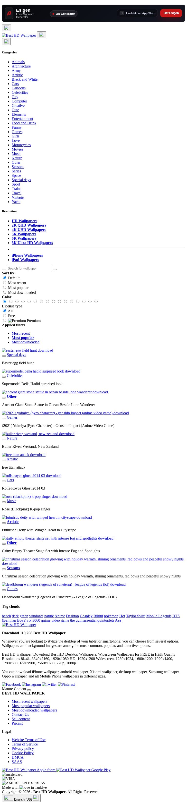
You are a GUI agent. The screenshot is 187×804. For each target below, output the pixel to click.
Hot (122, 616)
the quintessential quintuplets (92, 620)
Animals (18, 62)
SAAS (17, 762)
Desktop (72, 616)
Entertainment (22, 119)
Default (13, 278)
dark (15, 616)
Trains (16, 188)
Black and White (24, 79)
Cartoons (19, 88)
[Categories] (6, 28)
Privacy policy (23, 748)
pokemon (111, 616)
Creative (18, 105)
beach (6, 616)
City (15, 97)
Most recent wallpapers (29, 701)
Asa (118, 620)
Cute (15, 110)
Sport (16, 184)
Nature (17, 158)
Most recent (17, 283)
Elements (19, 114)
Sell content (21, 719)
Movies (17, 149)
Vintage (18, 197)
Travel (16, 193)
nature (49, 616)
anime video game (55, 620)
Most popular (18, 288)
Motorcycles (21, 145)
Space (16, 175)
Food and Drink (24, 123)
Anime (60, 616)
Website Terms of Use (29, 740)
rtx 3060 (33, 620)
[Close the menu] (6, 41)
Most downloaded (22, 292)
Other (16, 162)
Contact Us (20, 714)
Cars (15, 84)
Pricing (17, 723)
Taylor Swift (135, 616)
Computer (19, 101)
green (24, 616)
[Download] (4, 356)
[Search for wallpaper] (4, 269)
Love (16, 140)
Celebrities (20, 92)
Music (16, 154)
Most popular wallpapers (31, 706)
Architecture (21, 66)
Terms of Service (25, 744)
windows (36, 616)
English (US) (23, 799)
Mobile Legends (158, 616)
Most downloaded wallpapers (34, 710)
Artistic (17, 75)
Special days (21, 180)
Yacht (16, 202)
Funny (17, 127)
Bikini (98, 616)
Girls (15, 136)
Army (16, 70)
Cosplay (86, 616)
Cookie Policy (23, 753)
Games (17, 132)
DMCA (18, 757)
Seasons (18, 167)
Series (16, 171)
